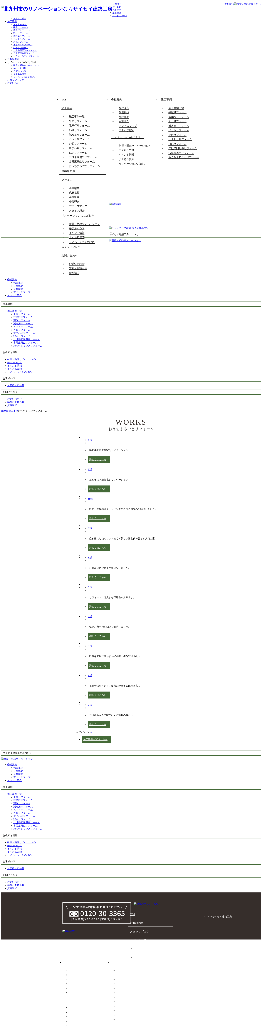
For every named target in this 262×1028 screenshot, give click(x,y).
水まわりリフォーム (22, 45)
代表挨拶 (116, 10)
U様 (90, 704)
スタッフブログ (15, 80)
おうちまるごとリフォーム (26, 56)
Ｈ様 (90, 498)
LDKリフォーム (20, 47)
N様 (90, 587)
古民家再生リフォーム (24, 53)
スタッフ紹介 (19, 18)
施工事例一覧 (76, 116)
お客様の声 (13, 59)
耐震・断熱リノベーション (26, 65)
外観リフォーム (20, 42)
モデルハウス (19, 71)
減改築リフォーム (21, 36)
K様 (90, 528)
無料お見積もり (78, 268)
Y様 (90, 440)
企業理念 (116, 13)
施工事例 (12, 21)
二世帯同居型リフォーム (25, 50)
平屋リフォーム (20, 27)
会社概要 (116, 7)
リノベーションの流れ (24, 77)
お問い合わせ (14, 83)
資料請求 (74, 272)
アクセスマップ (119, 16)
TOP (64, 99)
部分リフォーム (20, 33)
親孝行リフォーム (21, 30)
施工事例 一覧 (20, 24)
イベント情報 (19, 68)
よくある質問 (19, 74)
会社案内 (117, 4)
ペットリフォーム (21, 39)
